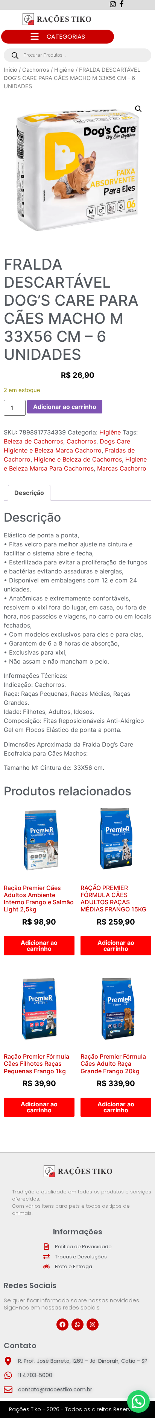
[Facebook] (62, 1324)
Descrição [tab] (29, 492)
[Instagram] (93, 1324)
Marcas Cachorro (121, 468)
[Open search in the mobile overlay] (77, 55)
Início (10, 69)
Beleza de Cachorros (33, 441)
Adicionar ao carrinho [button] (39, 945)
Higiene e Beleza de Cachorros (78, 459)
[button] (138, 109)
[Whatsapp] (77, 1324)
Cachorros (35, 69)
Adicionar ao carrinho (64, 406)
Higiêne (64, 69)
